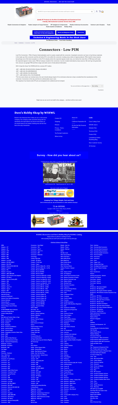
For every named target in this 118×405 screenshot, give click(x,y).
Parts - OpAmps (64, 355)
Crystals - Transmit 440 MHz (38, 304)
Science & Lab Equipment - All (98, 324)
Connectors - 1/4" (5, 360)
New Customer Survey (95, 142)
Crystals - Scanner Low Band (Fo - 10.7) (40, 283)
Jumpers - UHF (34, 383)
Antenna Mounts (5, 302)
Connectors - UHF (35, 252)
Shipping (57, 121)
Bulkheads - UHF (5, 347)
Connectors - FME (5, 377)
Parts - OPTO (64, 353)
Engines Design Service (37, 326)
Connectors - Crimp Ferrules (8, 374)
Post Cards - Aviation (95, 279)
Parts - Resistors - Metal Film (68, 381)
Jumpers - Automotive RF (37, 360)
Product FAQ (92, 134)
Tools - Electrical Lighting (96, 362)
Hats (32, 343)
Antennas (3, 307)
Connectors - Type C (36, 249)
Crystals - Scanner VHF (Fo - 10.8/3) (39, 292)
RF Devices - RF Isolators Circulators (99, 298)
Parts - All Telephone (66, 273)
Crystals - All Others (36, 260)
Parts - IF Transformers (66, 330)
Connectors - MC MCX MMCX (8, 383)
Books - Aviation (5, 322)
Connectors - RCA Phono (7, 396)
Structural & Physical (95, 335)
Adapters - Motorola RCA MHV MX (9, 266)
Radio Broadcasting (95, 315)
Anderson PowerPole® (7, 296)
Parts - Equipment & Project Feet (69, 309)
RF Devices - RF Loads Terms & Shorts (100, 299)
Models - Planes (65, 247)
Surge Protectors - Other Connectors (99, 337)
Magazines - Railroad (36, 398)
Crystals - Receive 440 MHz (37, 271)
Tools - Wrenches (94, 386)
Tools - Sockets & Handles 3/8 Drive (99, 377)
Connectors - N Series (6, 389)
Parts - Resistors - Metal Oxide (68, 383)
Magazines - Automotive (37, 389)
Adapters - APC (5, 252)
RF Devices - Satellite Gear (96, 311)
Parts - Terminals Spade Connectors (99, 252)
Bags (2, 315)
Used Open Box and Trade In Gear (98, 390)
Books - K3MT (4, 334)
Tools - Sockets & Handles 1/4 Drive (99, 375)
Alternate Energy (5, 294)
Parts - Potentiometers (66, 364)
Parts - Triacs (93, 260)
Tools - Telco (93, 381)
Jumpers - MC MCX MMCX (37, 368)
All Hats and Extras (6, 292)
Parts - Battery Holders (66, 281)
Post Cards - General (95, 281)
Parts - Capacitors (65, 287)
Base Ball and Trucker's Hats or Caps (10, 317)
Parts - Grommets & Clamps (67, 321)
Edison (32, 324)
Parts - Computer (65, 296)
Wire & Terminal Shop (95, 402)
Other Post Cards (65, 264)
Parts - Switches (94, 245)
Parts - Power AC (65, 366)
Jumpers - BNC (34, 362)
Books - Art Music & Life (7, 319)
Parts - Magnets (64, 347)
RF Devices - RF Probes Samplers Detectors (101, 307)
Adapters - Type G (5, 288)
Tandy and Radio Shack (96, 343)
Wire (91, 400)
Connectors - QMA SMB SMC (8, 394)
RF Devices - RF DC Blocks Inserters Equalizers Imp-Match (103, 293)
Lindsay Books (34, 387)
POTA (62, 269)
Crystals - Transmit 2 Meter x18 (38, 298)
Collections (21, 42)
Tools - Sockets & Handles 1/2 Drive (99, 373)
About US (74, 117)
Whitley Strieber (94, 396)
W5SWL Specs (93, 124)
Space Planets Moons (95, 332)
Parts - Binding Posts (66, 283)
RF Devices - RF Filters (96, 296)
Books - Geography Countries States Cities (11, 332)
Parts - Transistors (94, 258)
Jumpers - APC (34, 358)
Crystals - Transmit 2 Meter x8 (38, 300)
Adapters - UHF (5, 290)
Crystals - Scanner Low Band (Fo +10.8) (40, 281)
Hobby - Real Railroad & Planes (38, 351)
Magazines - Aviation (36, 391)
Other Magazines (65, 260)
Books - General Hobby (7, 330)
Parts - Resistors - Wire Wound (68, 389)
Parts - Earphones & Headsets (68, 307)
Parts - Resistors (65, 377)
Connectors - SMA (5, 402)
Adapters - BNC (5, 254)
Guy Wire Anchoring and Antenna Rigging (41, 340)
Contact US (58, 118)
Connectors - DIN (5, 375)
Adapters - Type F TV (6, 287)
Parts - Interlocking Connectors (68, 338)
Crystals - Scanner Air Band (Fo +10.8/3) (41, 277)
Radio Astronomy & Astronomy (98, 313)
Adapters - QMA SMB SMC (7, 273)
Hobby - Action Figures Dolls (38, 347)
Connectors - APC (5, 366)
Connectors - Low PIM (30, 42)
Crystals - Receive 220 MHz (37, 269)
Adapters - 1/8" (5, 249)
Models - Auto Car (65, 245)
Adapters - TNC (5, 283)
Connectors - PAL (5, 391)
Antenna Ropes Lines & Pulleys (9, 305)
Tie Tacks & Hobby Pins (96, 354)
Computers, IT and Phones (8, 358)
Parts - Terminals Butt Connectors (98, 247)
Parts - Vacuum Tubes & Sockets (98, 268)
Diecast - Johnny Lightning (37, 313)
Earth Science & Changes (37, 322)
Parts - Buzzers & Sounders (67, 285)
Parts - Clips (64, 292)
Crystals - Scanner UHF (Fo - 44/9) (39, 288)
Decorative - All (34, 309)
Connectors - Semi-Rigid (37, 245)
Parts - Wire (93, 269)
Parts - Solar (64, 396)
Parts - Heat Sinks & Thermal (68, 326)
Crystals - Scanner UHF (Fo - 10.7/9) (39, 285)
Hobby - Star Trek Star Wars (38, 353)
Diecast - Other (34, 317)
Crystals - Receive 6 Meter (37, 273)
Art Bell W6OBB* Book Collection (9, 309)
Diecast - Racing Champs (37, 319)
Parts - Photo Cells (65, 360)
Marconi (33, 400)
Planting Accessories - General (98, 275)
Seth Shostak (93, 330)
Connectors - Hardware (7, 379)
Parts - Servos (64, 392)
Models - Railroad (65, 249)
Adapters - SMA (5, 281)
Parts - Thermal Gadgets (96, 254)
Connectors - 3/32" (5, 364)
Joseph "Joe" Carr (35, 356)
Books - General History (7, 328)
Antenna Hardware (5, 300)
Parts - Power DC (65, 368)
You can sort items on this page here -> (81, 86)
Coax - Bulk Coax (5, 355)
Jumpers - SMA (35, 377)
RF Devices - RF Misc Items (97, 301)
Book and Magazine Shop (65, 32)
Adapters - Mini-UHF (6, 264)
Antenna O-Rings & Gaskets (8, 304)
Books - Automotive (6, 321)
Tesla (91, 345)
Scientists (92, 326)
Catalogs (3, 351)
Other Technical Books (66, 266)
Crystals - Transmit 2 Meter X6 (38, 294)
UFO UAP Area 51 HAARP (96, 388)
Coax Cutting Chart (94, 121)
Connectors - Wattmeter (37, 254)
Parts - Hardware (65, 322)
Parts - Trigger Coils (95, 262)
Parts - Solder (64, 398)
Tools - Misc (93, 369)
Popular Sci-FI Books (95, 277)
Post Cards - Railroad (95, 283)
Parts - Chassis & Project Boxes (68, 288)
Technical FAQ (93, 131)
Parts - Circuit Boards (66, 290)
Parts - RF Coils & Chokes (67, 374)
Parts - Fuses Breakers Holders (68, 319)
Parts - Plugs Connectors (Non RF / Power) (71, 362)
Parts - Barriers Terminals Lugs (68, 279)
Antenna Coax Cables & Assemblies (10, 298)
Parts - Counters (65, 300)
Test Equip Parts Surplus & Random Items (100, 351)
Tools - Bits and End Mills (96, 358)
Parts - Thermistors (95, 256)
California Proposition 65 (79, 121)
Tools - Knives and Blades (96, 366)
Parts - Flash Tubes (65, 317)
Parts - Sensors (64, 391)
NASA (62, 251)
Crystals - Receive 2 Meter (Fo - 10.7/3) (40, 266)
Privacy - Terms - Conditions (59, 129)
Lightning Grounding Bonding (38, 385)
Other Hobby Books (65, 258)
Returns (57, 124)
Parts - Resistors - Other (66, 385)
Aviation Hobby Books (6, 313)
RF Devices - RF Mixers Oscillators (98, 303)
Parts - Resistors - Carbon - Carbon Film (71, 379)
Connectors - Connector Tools (8, 372)
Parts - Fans (64, 311)
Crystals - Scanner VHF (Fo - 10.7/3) (39, 290)
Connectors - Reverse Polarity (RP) (9, 400)
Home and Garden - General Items (39, 355)
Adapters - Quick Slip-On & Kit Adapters (11, 275)
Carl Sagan (4, 349)
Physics (92, 273)
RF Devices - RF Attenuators (97, 288)
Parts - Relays (64, 375)
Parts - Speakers (65, 402)
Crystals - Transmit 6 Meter (37, 305)
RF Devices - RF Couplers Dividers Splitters (101, 290)
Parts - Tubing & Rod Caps (96, 264)
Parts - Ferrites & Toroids (67, 313)
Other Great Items (65, 256)
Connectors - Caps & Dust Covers (9, 370)
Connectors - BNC (5, 368)
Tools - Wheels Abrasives (96, 385)
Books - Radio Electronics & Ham (9, 340)
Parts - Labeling (64, 343)
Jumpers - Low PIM (36, 366)
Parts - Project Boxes (66, 372)
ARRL (2, 245)
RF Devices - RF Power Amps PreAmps (100, 305)
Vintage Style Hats (94, 392)
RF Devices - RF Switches (96, 309)
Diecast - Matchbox (35, 315)
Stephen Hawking (94, 333)
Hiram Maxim (34, 345)
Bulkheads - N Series (6, 343)
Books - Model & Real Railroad (8, 338)
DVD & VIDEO (34, 307)
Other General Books (66, 254)
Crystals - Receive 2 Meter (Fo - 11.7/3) (40, 268)
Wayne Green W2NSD (95, 394)
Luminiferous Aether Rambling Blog (94, 138)
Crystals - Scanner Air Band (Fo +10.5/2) (41, 275)
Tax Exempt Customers (61, 133)
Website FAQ (92, 128)
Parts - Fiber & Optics (66, 315)
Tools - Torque (93, 383)
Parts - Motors (64, 351)
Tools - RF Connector (95, 371)
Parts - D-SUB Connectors (67, 302)
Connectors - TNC (35, 247)
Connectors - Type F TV (37, 251)
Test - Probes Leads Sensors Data (98, 349)
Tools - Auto (93, 356)
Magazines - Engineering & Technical (40, 392)
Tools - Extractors (94, 364)
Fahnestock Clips (35, 328)
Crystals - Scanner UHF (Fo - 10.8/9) (39, 287)
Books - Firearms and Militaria (8, 326)
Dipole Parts (34, 321)
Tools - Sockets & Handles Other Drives (100, 379)
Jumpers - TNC (34, 379)
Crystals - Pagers (35, 264)
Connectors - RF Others (7, 398)
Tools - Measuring (94, 368)
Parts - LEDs (64, 341)
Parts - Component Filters (67, 294)
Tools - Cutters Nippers (96, 360)
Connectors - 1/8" (5, 362)
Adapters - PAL (5, 269)
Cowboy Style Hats (35, 258)
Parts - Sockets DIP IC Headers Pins (69, 394)
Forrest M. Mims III (35, 336)
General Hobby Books (36, 338)
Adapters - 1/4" (5, 247)
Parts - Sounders (65, 400)
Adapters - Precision (6, 271)
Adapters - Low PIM (6, 260)
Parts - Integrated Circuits (67, 336)
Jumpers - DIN (34, 364)
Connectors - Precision (7, 392)
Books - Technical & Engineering (9, 341)
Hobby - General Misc (36, 349)
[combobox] (63, 12)
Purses (92, 285)
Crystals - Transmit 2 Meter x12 (38, 296)
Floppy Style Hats (35, 332)
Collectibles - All (5, 356)
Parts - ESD (63, 305)
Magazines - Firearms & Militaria (39, 394)
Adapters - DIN (4, 256)
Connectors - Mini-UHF (6, 385)
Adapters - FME (5, 258)
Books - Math (4, 336)
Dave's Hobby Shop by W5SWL (35, 112)
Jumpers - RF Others (36, 375)
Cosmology (34, 256)
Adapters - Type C (5, 285)
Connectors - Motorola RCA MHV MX (10, 387)
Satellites (92, 322)
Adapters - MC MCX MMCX (7, 262)
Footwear (33, 334)
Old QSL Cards (64, 252)
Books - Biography (5, 324)
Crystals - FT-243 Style (36, 262)
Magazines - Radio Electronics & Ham (40, 396)
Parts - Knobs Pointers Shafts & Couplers (71, 340)
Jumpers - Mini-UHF (36, 372)
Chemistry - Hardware (6, 353)
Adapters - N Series (6, 268)
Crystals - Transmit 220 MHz (38, 302)
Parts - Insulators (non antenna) (68, 334)
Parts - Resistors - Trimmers (67, 387)
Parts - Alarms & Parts (66, 271)
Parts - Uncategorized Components (99, 266)
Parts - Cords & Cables (66, 298)
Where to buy (58, 136)
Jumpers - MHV (35, 370)
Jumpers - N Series (35, 374)
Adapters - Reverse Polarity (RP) (9, 279)
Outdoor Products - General (67, 268)
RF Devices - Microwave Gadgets (98, 287)
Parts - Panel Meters (66, 356)
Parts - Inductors (65, 332)
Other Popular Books (66, 262)
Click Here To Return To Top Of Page (59, 242)
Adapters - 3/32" (5, 251)
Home (16, 42)
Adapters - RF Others (6, 277)
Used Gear (81, 32)
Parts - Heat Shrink (65, 324)
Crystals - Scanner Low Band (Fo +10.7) (40, 279)
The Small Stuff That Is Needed (98, 352)
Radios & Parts (94, 316)
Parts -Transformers (95, 271)
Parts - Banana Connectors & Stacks (70, 277)
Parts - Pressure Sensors (67, 370)
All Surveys (92, 146)
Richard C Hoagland (95, 318)
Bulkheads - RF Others (6, 345)
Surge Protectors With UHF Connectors (100, 341)
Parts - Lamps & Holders (67, 345)
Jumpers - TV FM (35, 381)
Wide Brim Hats (94, 398)
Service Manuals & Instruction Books (99, 328)
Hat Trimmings (34, 341)
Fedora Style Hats (35, 330)
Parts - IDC (63, 328)
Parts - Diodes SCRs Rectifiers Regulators (71, 304)
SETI (91, 320)
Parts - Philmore (65, 358)
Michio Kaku (34, 402)
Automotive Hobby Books (7, 311)
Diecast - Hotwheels (36, 311)
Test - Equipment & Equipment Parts (99, 347)
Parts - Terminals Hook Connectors (99, 249)
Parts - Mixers (64, 349)
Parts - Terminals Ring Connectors (98, 251)
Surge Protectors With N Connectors (99, 339)
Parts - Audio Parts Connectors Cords (70, 275)
